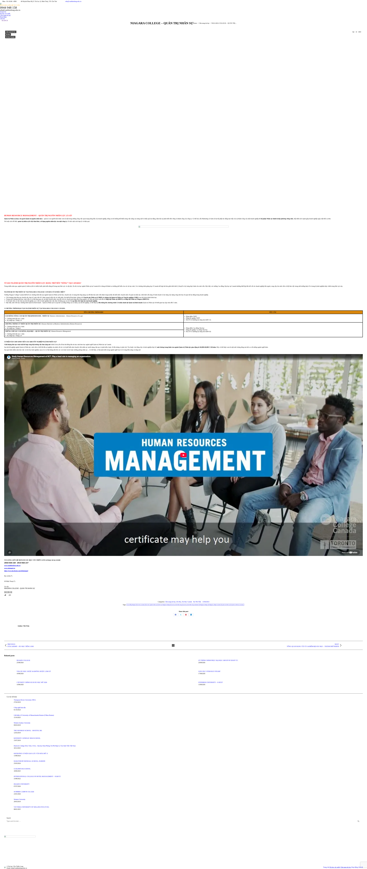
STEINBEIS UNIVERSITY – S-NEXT (210, 682)
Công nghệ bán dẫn (20, 707)
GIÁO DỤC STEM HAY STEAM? (209, 671)
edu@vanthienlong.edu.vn (73, 1)
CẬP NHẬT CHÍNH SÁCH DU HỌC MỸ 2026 (32, 682)
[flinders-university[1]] (189, 847)
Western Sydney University (22, 723)
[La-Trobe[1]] (204, 839)
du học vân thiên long (177, 604)
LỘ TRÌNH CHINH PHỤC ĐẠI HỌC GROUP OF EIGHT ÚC (218, 660)
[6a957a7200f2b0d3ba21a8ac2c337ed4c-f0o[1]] (248, 839)
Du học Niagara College (164, 604)
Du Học (8, 34)
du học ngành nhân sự (151, 604)
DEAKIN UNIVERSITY (22, 784)
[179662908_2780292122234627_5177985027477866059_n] (263, 839)
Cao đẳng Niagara (131, 604)
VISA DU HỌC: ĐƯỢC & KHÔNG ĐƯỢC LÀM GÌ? (34, 671)
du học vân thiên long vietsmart (191, 604)
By (197, 602)
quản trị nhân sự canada (237, 604)
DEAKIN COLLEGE (23, 660)
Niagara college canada (215, 604)
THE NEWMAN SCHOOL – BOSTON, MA (28, 730)
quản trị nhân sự (226, 604)
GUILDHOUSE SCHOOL (22, 769)
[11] (196, 839)
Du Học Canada (10, 37)
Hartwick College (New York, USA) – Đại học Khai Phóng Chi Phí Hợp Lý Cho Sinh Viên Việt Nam (45, 746)
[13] (233, 839)
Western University (19, 799)
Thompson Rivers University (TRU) (25, 700)
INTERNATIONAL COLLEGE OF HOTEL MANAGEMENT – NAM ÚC (37, 776)
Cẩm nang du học (10, 32)
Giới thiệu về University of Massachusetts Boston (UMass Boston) (34, 715)
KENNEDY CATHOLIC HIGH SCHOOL (27, 738)
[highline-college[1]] (218, 839)
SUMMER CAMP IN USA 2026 (24, 792)
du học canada (141, 604)
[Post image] (9, 664)
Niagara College (204, 604)
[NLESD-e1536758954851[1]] (226, 839)
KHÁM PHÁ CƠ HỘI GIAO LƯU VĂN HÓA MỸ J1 (31, 753)
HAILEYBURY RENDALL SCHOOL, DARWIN (29, 761)
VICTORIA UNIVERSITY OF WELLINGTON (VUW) (31, 807)
